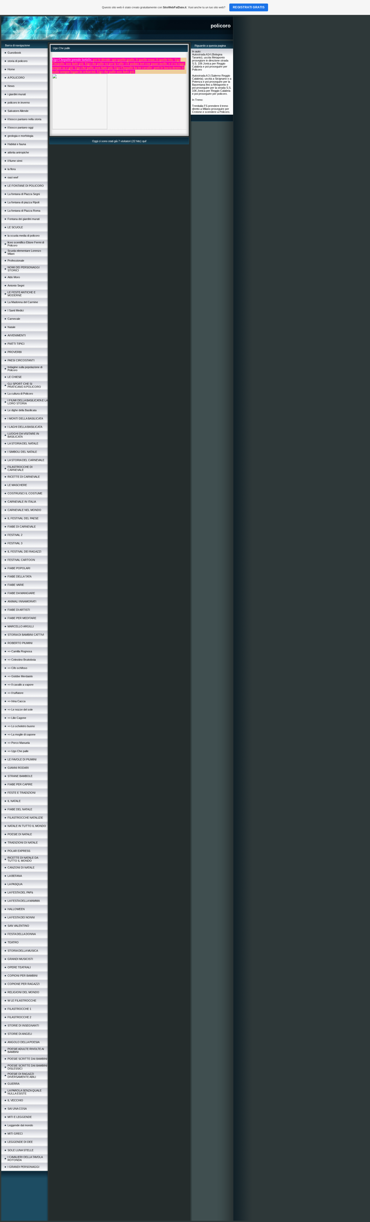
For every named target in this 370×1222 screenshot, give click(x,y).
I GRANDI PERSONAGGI (23, 1166)
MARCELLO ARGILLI (21, 626)
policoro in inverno (19, 102)
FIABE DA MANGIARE (21, 593)
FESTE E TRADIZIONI (21, 792)
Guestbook (14, 52)
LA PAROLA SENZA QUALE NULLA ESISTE (25, 1092)
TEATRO (13, 942)
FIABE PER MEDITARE (22, 618)
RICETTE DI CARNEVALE (24, 476)
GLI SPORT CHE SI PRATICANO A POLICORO (24, 385)
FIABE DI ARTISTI (19, 609)
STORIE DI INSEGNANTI (23, 1025)
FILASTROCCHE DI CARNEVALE (20, 468)
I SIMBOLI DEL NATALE (22, 451)
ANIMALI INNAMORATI (22, 601)
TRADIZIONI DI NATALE (23, 842)
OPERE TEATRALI (19, 967)
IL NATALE (14, 800)
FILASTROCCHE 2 (19, 1017)
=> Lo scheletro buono (21, 726)
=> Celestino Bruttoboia (22, 659)
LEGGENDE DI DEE (20, 1141)
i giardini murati (17, 94)
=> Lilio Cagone (17, 717)
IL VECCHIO (15, 1100)
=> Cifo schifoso (17, 667)
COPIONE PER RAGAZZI (24, 983)
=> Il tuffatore (15, 692)
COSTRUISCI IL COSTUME (25, 493)
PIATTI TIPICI (16, 343)
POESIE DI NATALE (20, 834)
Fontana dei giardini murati (24, 218)
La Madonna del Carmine (23, 302)
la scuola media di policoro (24, 235)
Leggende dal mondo (20, 1125)
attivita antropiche (18, 152)
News (11, 85)
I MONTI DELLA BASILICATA (25, 418)
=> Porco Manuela (19, 742)
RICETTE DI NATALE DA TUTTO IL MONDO (23, 859)
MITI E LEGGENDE (20, 1116)
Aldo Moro (14, 277)
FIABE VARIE (16, 584)
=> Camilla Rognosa (20, 651)
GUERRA (13, 1083)
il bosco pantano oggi (20, 127)
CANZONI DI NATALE (21, 867)
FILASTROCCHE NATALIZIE (25, 817)
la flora (12, 169)
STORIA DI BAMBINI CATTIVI (26, 634)
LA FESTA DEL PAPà (20, 892)
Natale (11, 327)
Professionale (16, 260)
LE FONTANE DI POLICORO (26, 185)
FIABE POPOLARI (19, 568)
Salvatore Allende (18, 110)
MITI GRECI (15, 1133)
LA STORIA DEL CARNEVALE (26, 460)
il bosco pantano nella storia (24, 119)
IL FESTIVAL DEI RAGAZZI (24, 551)
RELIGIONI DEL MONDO (23, 992)
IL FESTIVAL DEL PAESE (23, 518)
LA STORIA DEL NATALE (23, 443)
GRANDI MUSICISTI (20, 958)
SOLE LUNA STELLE (20, 1150)
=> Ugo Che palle (18, 751)
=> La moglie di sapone (21, 734)
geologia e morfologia (20, 135)
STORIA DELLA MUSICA (23, 950)
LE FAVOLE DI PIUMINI (22, 759)
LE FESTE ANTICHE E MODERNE (21, 294)
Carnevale (14, 318)
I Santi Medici (16, 310)
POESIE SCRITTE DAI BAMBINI (27, 1058)
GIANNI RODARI (18, 767)
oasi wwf (13, 177)
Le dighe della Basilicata (22, 410)
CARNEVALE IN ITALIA (22, 501)
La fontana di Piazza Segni (24, 194)
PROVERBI (15, 351)
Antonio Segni (16, 285)
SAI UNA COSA (17, 1108)
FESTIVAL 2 (15, 534)
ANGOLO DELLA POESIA (24, 1042)
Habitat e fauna (17, 144)
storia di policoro (17, 60)
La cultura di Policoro (20, 393)
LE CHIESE (15, 376)
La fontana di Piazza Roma (24, 210)
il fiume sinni (15, 160)
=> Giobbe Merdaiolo (20, 676)
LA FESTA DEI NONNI (21, 917)
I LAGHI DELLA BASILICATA (25, 426)
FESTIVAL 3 (15, 543)
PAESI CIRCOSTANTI (21, 360)
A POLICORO (16, 77)
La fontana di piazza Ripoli (23, 202)
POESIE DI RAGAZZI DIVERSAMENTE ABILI (22, 1075)
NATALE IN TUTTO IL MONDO (27, 825)
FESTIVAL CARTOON (21, 559)
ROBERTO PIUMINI (20, 643)
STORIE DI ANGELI (20, 1033)
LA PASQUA (15, 884)
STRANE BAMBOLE (20, 776)
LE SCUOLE (15, 227)
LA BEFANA (15, 875)
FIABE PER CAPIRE (20, 784)
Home (11, 69)
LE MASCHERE (17, 485)
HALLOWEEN (16, 909)
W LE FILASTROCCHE (22, 1000)
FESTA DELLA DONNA (22, 934)
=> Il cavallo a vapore (20, 684)
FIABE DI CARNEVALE (22, 526)
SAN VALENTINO (18, 925)
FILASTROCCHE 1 (19, 1008)
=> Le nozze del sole (20, 709)
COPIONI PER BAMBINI (23, 975)
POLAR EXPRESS (19, 850)
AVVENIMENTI (17, 335)
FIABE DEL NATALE (20, 809)
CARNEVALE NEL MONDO (24, 509)
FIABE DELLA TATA (19, 576)
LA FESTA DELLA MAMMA (24, 900)
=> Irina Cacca (16, 701)
